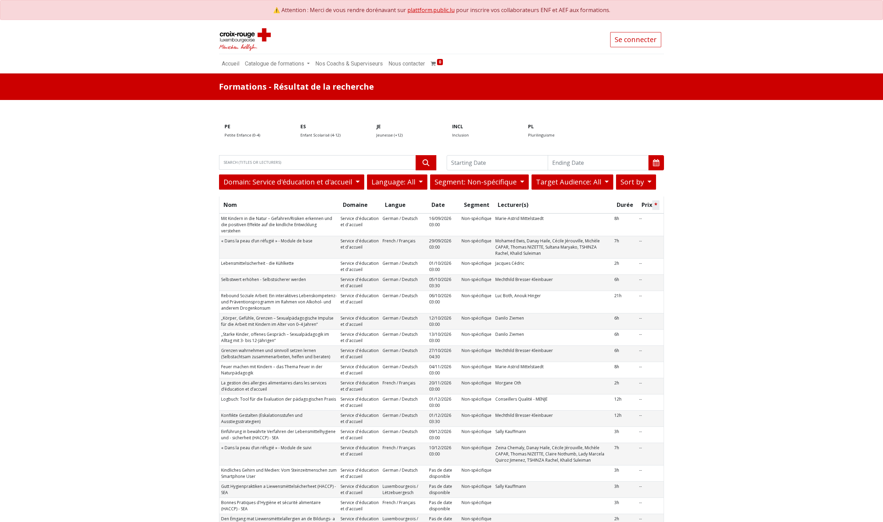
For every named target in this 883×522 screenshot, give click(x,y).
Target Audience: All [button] (569, 182)
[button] (656, 162)
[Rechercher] (426, 162)
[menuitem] (230, 64)
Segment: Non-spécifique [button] (476, 182)
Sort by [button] (633, 182)
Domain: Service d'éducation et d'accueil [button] (289, 182)
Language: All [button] (394, 182)
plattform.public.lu (431, 10)
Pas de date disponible (440, 473)
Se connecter (636, 39)
